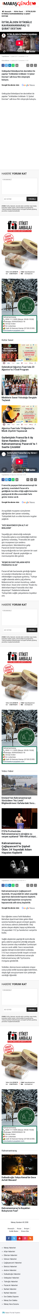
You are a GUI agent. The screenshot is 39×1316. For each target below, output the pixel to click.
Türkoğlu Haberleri (11, 1282)
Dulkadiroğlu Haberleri (12, 1274)
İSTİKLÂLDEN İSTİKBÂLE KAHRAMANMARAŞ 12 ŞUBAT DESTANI (19, 14)
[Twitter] (6, 65)
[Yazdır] (16, 65)
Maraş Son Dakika (10, 1300)
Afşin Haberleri (9, 1251)
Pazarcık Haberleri (11, 1285)
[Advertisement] (19, 146)
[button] (27, 65)
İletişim (26, 1229)
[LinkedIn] (9, 65)
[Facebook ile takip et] (8, 1238)
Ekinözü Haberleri (10, 1266)
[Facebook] (3, 65)
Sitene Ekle (25, 1231)
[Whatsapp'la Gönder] (13, 65)
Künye (19, 1229)
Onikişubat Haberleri (11, 1278)
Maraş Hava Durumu (11, 1304)
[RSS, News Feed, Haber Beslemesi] (30, 1238)
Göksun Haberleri (10, 1259)
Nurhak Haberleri (10, 1289)
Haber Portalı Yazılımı (12, 1313)
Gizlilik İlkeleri (13, 1231)
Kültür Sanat (18, 11)
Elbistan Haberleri (10, 1255)
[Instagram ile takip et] (25, 1238)
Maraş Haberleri (10, 1248)
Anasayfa (7, 11)
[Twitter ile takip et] (14, 1238)
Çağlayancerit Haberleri (13, 1263)
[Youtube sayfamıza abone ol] (19, 1238)
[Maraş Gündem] (19, 3)
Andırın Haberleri (10, 1270)
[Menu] (4, 3)
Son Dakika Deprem (11, 1297)
